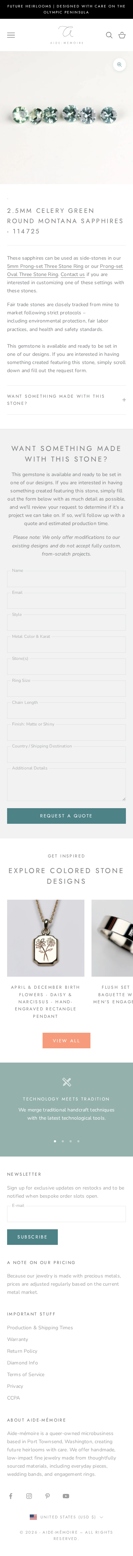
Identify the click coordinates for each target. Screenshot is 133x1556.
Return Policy (22, 1351)
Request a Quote (66, 815)
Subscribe (32, 1237)
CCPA (13, 1398)
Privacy (15, 1386)
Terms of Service (25, 1374)
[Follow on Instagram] (29, 1496)
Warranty (17, 1339)
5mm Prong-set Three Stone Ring (45, 266)
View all (67, 1040)
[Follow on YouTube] (66, 1496)
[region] (66, 1103)
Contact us (73, 274)
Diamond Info (22, 1362)
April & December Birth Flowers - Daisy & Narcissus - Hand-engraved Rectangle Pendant (46, 1002)
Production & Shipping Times (40, 1327)
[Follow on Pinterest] (47, 1496)
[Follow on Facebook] (10, 1496)
